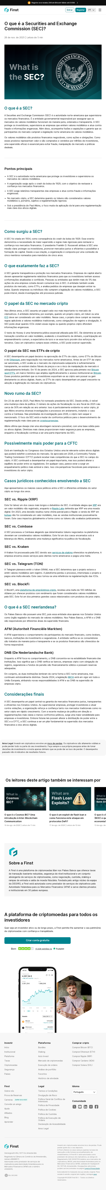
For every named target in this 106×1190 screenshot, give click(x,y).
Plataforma (9, 1056)
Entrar (70, 10)
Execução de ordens (47, 1065)
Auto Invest (43, 1056)
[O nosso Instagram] (91, 1106)
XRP (95, 505)
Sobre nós (9, 1091)
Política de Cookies (47, 1110)
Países (7, 1074)
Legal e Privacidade (92, 1168)
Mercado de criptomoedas (50, 1060)
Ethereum (15, 359)
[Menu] (100, 10)
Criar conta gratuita (37, 940)
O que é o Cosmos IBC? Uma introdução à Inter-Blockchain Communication (20, 818)
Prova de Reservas (13, 1095)
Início (6, 1047)
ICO (6, 317)
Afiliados (8, 1113)
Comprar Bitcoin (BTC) (82, 1047)
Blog (6, 1117)
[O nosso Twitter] (74, 1106)
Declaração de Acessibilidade (52, 1124)
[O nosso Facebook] (96, 1106)
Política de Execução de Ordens (49, 1119)
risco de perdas (54, 743)
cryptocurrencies (49, 420)
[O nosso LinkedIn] (85, 1106)
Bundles (42, 1047)
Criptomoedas (10, 1065)
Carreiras (15, 1100)
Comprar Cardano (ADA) (83, 1060)
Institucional (9, 1052)
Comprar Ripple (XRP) (82, 1056)
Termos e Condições (47, 1091)
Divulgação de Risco (47, 1095)
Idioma (75, 1086)
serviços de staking (62, 552)
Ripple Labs (58, 508)
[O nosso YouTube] (80, 1106)
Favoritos (42, 1074)
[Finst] (11, 10)
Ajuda (7, 1108)
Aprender (8, 1122)
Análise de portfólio (47, 1069)
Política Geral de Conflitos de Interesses (51, 1100)
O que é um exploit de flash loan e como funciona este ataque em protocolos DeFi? (67, 818)
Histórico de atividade (48, 1078)
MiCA (71, 677)
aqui (95, 1174)
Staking (41, 1052)
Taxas (7, 1060)
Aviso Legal (43, 1128)
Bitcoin (97, 373)
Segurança (9, 1069)
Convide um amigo (12, 1104)
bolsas (7, 515)
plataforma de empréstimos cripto (38, 590)
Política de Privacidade (48, 1105)
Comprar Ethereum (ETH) (83, 1052)
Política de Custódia (47, 1114)
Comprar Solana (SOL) (82, 1065)
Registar (81, 10)
